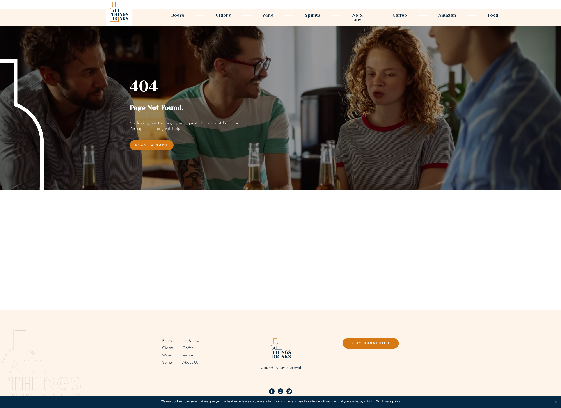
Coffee (399, 15)
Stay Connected (371, 343)
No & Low (357, 17)
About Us (190, 363)
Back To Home (151, 145)
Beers (177, 15)
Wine (267, 15)
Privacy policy (391, 401)
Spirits (313, 15)
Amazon (447, 15)
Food (493, 15)
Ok (378, 401)
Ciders (223, 15)
